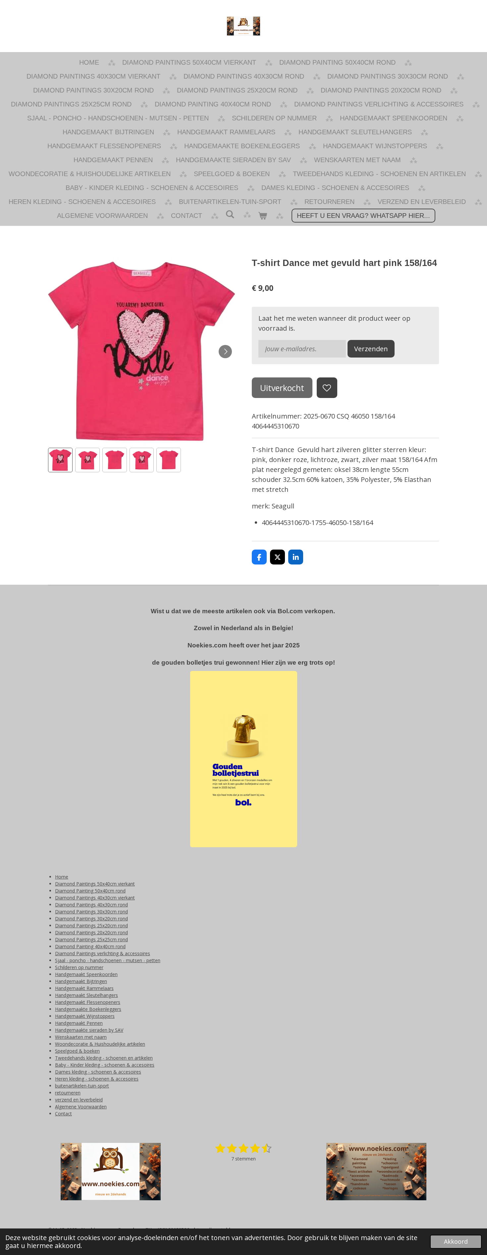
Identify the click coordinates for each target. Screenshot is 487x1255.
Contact (63, 1113)
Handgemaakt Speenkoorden (86, 974)
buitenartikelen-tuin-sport (82, 1086)
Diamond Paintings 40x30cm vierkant (95, 897)
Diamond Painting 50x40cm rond (90, 891)
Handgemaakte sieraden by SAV (89, 1030)
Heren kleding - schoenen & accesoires (96, 1079)
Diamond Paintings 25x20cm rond (91, 925)
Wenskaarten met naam (81, 1037)
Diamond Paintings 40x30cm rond (91, 904)
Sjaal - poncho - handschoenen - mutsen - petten (107, 960)
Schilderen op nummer (79, 967)
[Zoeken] (230, 214)
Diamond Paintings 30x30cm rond (91, 911)
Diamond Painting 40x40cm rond (90, 946)
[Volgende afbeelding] (225, 351)
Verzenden (371, 348)
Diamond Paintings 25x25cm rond (91, 939)
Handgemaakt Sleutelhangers (86, 995)
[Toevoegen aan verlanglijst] (327, 387)
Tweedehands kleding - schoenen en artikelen (104, 1058)
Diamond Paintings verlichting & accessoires (102, 953)
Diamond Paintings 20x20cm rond (91, 932)
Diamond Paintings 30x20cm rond (91, 918)
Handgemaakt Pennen (79, 1023)
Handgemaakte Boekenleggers (88, 1009)
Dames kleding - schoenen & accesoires (98, 1072)
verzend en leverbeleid (79, 1099)
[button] (60, 460)
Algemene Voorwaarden (81, 1106)
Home (61, 877)
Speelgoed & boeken (77, 1051)
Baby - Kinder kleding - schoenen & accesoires (104, 1065)
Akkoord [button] (456, 1241)
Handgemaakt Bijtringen (81, 981)
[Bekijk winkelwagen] (262, 216)
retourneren (68, 1093)
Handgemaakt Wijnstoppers (85, 1016)
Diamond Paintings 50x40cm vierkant (95, 884)
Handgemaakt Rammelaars (84, 988)
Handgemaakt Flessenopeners (87, 1002)
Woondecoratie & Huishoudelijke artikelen (100, 1044)
